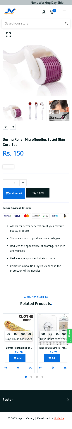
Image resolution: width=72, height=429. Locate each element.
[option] (36, 63)
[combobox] (36, 23)
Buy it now (38, 193)
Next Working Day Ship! (46, 3)
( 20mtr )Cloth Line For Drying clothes (26, 348)
